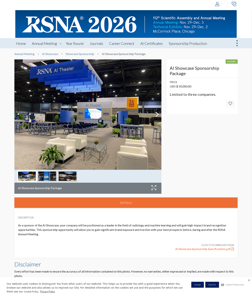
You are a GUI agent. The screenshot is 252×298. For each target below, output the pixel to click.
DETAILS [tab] (126, 202)
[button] (232, 285)
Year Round (75, 43)
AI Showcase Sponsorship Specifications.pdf (203, 249)
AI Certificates (151, 43)
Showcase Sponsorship (80, 53)
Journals (96, 43)
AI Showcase (50, 53)
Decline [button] (212, 284)
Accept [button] (197, 284)
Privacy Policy (47, 291)
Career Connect (121, 43)
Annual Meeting (44, 43)
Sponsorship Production (188, 43)
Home (21, 43)
